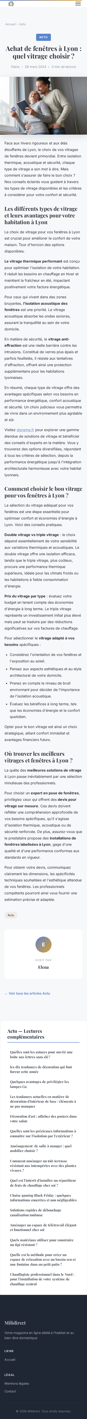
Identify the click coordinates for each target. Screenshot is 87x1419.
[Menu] (78, 3)
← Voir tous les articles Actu (27, 993)
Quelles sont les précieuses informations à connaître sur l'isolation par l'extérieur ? (43, 1133)
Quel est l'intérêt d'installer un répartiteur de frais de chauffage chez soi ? (43, 1182)
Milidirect (15, 1322)
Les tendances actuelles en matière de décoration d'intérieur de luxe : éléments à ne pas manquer (43, 1101)
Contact (10, 1391)
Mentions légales (16, 1383)
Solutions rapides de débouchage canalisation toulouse (35, 1212)
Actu (22, 24)
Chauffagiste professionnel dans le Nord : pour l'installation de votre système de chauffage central (42, 1279)
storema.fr (25, 430)
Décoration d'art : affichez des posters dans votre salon (43, 1118)
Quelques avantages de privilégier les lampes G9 (39, 1084)
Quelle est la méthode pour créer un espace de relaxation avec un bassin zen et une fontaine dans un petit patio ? (43, 1259)
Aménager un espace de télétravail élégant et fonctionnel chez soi (43, 1227)
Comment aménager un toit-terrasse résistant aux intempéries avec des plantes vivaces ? (43, 1166)
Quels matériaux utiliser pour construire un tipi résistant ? (42, 1242)
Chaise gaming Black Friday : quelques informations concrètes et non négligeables (43, 1197)
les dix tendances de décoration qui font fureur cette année (41, 1069)
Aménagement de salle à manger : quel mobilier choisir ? (41, 1148)
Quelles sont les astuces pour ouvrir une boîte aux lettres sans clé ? (41, 1054)
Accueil (10, 24)
